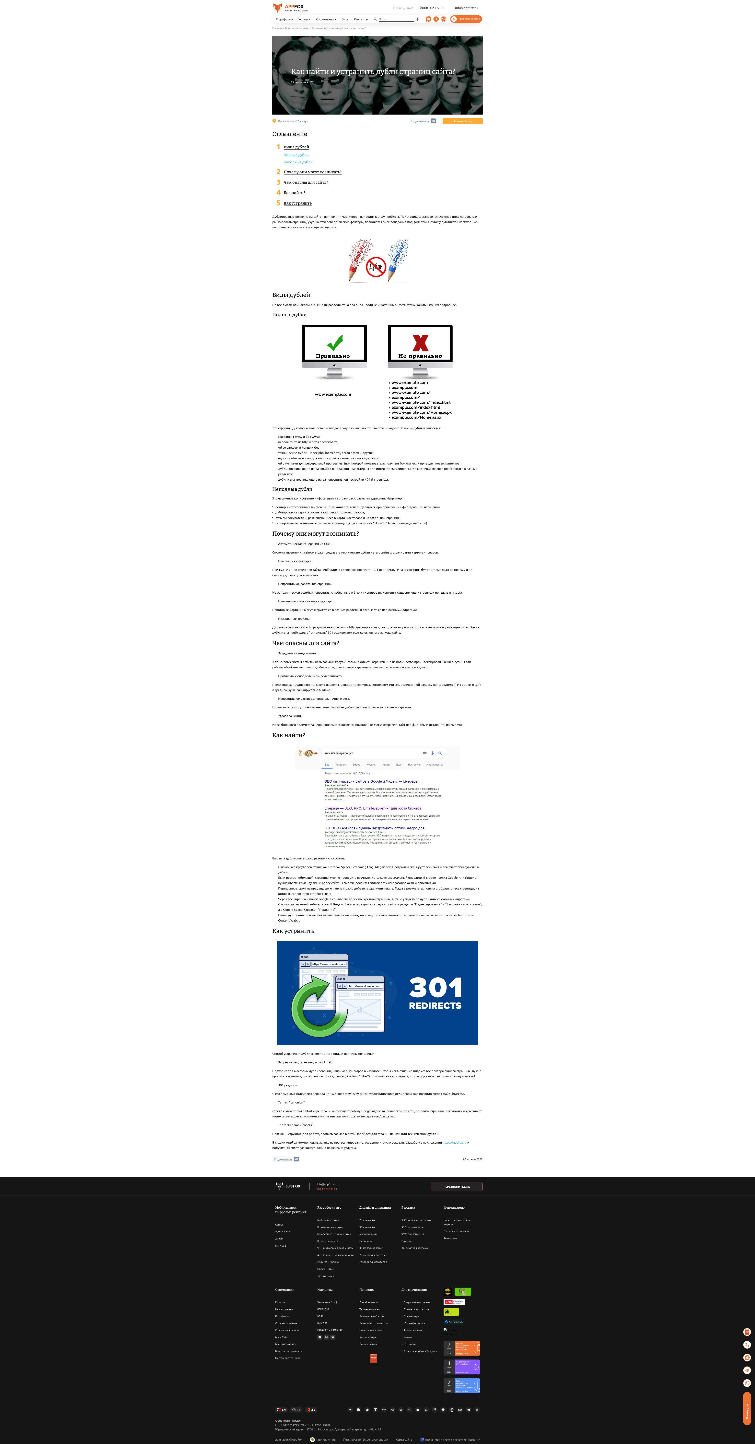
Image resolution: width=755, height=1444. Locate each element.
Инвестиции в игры (371, 1330)
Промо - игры (325, 1269)
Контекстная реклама (414, 1248)
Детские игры (325, 1276)
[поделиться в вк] (296, 1159)
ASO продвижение (412, 1227)
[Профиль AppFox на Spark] (350, 1410)
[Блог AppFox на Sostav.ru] (392, 1410)
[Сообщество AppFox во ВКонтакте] (401, 1410)
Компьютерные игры (330, 1227)
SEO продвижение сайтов (416, 1220)
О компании (325, 19)
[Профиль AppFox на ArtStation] (453, 1322)
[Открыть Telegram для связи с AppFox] (319, 1337)
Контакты (361, 19)
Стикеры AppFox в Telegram (420, 1351)
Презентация (412, 1316)
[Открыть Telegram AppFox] (428, 19)
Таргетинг (407, 1241)
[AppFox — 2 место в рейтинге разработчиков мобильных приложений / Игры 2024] (462, 1367)
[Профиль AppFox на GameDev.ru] (367, 1410)
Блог (345, 19)
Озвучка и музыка (328, 1262)
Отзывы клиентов (286, 1323)
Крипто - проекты (328, 1241)
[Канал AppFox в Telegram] (468, 1410)
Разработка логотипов (373, 1262)
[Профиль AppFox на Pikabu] (358, 1410)
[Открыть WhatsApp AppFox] (443, 19)
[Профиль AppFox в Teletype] (375, 1410)
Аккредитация (368, 1337)
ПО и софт (281, 1245)
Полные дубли (296, 154)
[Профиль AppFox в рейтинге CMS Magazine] (454, 1302)
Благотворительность (288, 1351)
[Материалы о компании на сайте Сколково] (451, 1312)
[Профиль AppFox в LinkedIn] (426, 1410)
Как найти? (294, 192)
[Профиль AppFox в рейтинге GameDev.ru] (463, 1292)
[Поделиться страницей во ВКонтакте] (332, 1337)
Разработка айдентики (373, 1255)
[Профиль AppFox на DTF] (384, 1410)
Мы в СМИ (281, 1337)
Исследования (368, 1344)
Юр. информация (414, 1323)
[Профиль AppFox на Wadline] (448, 1292)
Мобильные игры (328, 1220)
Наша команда (284, 1309)
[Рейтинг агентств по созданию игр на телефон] (462, 1385)
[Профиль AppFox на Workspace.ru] (452, 1332)
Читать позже (463, 121)
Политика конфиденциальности (365, 1439)
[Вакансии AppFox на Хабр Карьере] (443, 1410)
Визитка (322, 1323)
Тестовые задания (370, 1309)
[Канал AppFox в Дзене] (477, 1410)
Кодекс (408, 1337)
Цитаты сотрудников (287, 1358)
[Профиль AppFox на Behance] (460, 1410)
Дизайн (279, 1238)
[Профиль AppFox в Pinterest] (409, 1410)
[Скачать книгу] (747, 1332)
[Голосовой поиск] (417, 19)
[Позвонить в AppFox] (747, 1345)
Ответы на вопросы (287, 1330)
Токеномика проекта (456, 1231)
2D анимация (367, 1220)
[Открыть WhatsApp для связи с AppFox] (326, 1337)
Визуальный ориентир (417, 1302)
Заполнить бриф (327, 1302)
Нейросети (366, 1241)
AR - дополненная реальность (335, 1255)
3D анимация (367, 1227)
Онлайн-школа (368, 1302)
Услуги (303, 19)
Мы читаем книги (285, 1344)
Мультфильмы (368, 1234)
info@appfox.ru (466, 8)
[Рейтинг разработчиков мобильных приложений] (462, 1348)
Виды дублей (296, 147)
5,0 (298, 1410)
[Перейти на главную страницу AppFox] (288, 1186)
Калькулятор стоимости (374, 1323)
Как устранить (298, 203)
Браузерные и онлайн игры (334, 1234)
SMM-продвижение (412, 1234)
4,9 (284, 1410)
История (280, 1302)
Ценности (410, 1344)
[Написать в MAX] (747, 1357)
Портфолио (284, 19)
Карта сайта (404, 1439)
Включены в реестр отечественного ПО (452, 1439)
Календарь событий (371, 1316)
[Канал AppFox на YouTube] (418, 1410)
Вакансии (323, 1309)
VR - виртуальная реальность (335, 1248)
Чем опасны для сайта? (306, 182)
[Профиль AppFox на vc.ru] (434, 1410)
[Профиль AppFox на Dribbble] (451, 1410)
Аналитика (450, 1238)
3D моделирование (371, 1248)
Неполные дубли (298, 162)
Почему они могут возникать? (313, 172)
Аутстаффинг (283, 1231)
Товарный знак (413, 1330)
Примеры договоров (416, 1309)
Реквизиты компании (330, 1329)
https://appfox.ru (455, 1142)
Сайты (279, 1224)
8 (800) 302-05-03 (430, 8)
